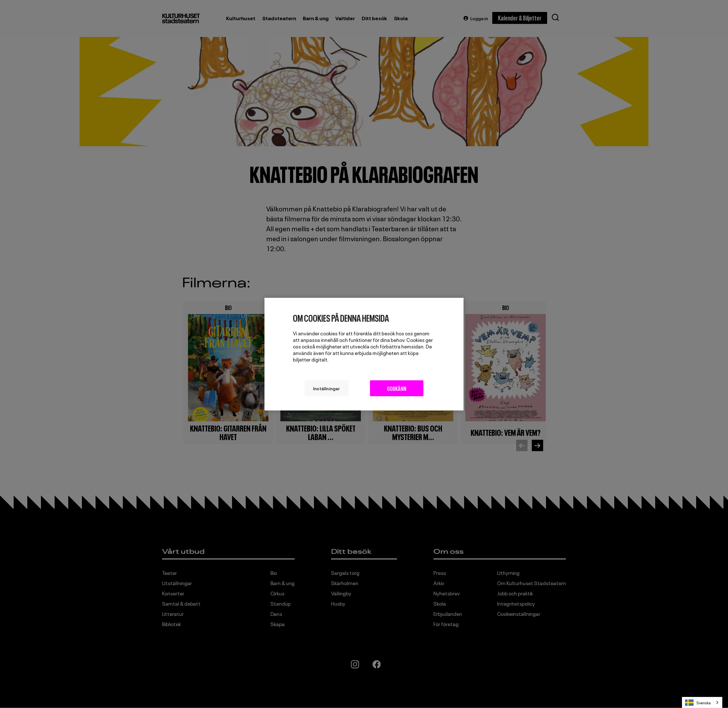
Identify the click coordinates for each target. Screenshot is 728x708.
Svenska (703, 702)
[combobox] (702, 702)
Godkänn (396, 388)
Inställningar (326, 388)
